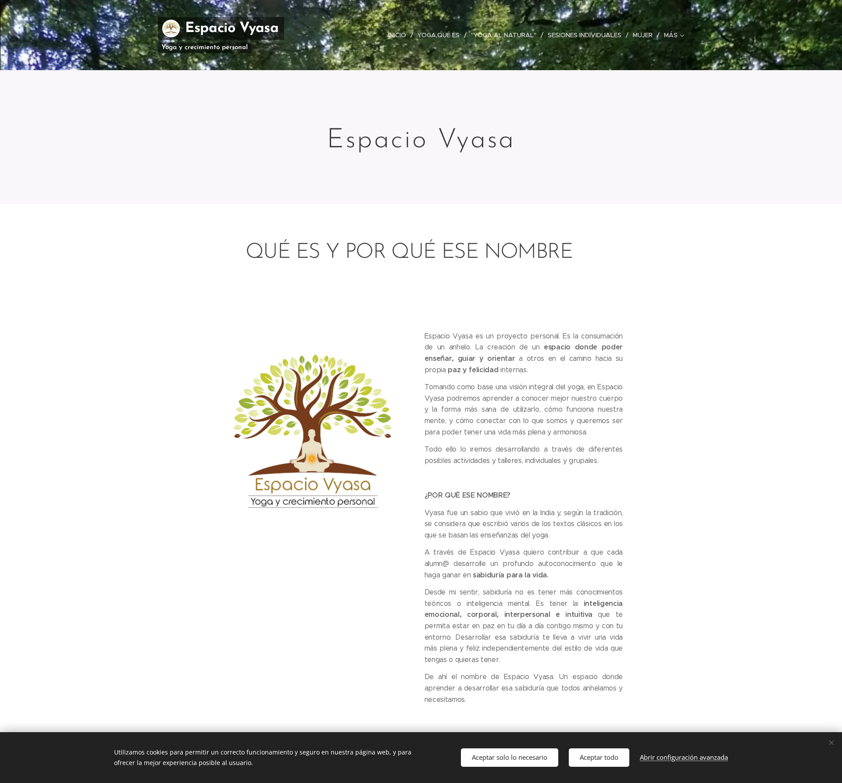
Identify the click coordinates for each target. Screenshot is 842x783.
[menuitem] (399, 35)
